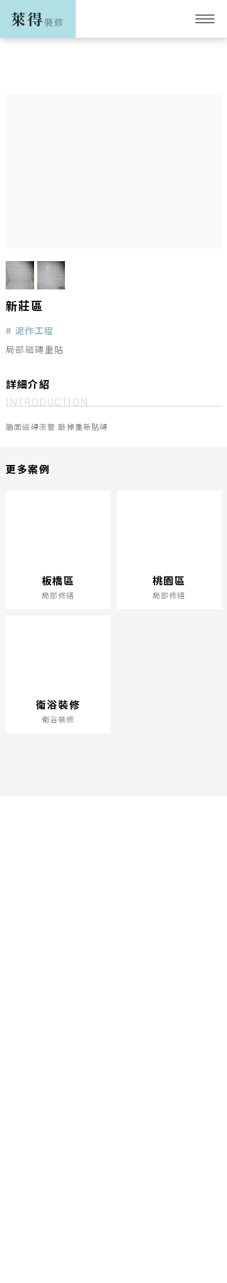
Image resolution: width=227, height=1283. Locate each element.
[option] (113, 171)
